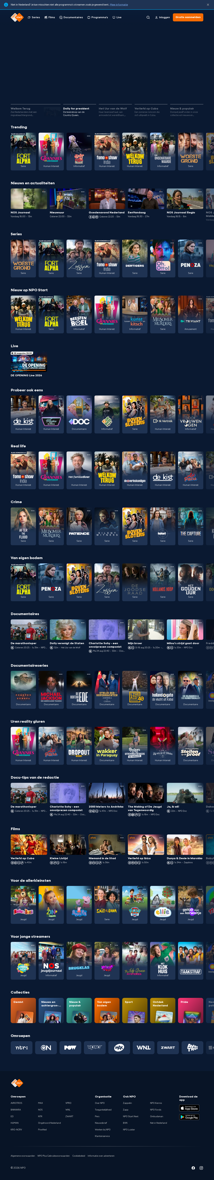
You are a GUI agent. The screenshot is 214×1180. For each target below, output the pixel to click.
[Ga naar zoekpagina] (148, 17)
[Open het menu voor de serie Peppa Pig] (88, 889)
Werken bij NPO (103, 1130)
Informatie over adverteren (101, 1156)
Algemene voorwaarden (23, 1156)
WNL (68, 1110)
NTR (40, 1116)
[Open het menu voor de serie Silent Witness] (116, 511)
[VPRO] (95, 1047)
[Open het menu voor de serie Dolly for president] (88, 136)
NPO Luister (129, 1130)
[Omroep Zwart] (168, 1047)
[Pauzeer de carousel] (199, 92)
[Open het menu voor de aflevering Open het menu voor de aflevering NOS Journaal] (44, 192)
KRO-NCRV (16, 1130)
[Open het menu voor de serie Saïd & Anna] (116, 889)
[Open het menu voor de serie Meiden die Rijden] (61, 399)
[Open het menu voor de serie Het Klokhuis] (172, 945)
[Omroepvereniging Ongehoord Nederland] (46, 1047)
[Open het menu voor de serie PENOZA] (200, 243)
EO (12, 1116)
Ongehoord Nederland (49, 1123)
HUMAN (15, 1123)
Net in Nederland (158, 1123)
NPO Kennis (156, 1103)
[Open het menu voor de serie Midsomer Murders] (172, 299)
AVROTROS (16, 1103)
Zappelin (127, 1103)
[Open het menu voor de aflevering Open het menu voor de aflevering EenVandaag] (161, 192)
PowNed (42, 1130)
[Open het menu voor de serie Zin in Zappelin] (61, 889)
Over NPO (100, 1103)
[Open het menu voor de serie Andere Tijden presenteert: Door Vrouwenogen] (200, 399)
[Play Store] (189, 1117)
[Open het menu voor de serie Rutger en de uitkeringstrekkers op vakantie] (144, 730)
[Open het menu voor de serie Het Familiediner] (88, 455)
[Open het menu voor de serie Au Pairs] (200, 455)
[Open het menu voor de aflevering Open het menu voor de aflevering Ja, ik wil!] (200, 786)
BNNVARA (16, 1110)
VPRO (68, 1103)
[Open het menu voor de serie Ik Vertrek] (172, 399)
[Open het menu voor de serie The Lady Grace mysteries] (144, 945)
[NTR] (21, 1047)
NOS (40, 1110)
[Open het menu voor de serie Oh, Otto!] (172, 243)
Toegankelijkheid (103, 1110)
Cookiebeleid (78, 1156)
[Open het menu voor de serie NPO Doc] (88, 399)
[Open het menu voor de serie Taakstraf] (200, 945)
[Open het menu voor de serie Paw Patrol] (144, 889)
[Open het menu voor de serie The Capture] (200, 511)
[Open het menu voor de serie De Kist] (33, 399)
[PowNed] (70, 1047)
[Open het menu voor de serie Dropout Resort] (88, 730)
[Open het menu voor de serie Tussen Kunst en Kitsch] (144, 299)
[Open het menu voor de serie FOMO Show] (116, 136)
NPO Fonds (155, 1110)
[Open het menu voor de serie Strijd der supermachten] (116, 674)
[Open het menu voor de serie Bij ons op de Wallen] (172, 730)
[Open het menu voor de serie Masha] (33, 889)
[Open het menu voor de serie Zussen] (88, 243)
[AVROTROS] (192, 1047)
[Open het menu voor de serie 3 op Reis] (116, 399)
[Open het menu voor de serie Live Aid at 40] (144, 674)
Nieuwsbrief (101, 1123)
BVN (125, 1123)
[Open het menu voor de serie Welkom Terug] (144, 136)
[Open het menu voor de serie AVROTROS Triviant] (200, 299)
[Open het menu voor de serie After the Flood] (33, 511)
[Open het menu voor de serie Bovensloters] (144, 399)
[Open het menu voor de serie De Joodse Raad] (144, 567)
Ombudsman (156, 1116)
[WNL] (143, 1047)
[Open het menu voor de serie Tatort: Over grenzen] (172, 511)
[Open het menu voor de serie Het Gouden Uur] (200, 567)
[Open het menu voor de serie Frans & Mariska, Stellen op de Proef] (200, 730)
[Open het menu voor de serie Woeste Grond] (200, 136)
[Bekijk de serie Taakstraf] (190, 961)
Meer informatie (119, 4)
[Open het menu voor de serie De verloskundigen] (144, 455)
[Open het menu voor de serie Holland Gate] (172, 674)
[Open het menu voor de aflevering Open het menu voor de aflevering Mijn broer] (161, 623)
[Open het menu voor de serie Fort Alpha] (33, 136)
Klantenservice (102, 1136)
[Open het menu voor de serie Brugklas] (88, 945)
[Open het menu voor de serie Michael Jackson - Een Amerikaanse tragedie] (61, 674)
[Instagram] (201, 1168)
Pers (97, 1116)
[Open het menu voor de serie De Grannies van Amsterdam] (61, 136)
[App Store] (189, 1108)
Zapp (125, 1110)
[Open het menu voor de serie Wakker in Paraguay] (116, 730)
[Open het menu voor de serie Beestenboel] (88, 299)
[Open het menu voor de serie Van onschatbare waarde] (172, 136)
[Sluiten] (208, 5)
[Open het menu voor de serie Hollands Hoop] (172, 567)
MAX (40, 1103)
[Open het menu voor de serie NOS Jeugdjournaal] (61, 945)
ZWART (69, 1116)
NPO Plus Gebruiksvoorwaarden (54, 1156)
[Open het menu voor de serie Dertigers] (144, 243)
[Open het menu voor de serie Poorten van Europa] (33, 674)
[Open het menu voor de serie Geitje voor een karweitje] (200, 889)
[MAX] (119, 1047)
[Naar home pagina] (17, 17)
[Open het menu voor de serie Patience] (88, 511)
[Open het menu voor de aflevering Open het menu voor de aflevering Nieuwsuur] (83, 192)
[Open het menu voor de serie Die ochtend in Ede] (88, 674)
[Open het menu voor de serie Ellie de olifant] (172, 889)
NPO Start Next (130, 1116)
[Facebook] (193, 1168)
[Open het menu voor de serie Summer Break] (33, 945)
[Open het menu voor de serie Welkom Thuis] (116, 945)
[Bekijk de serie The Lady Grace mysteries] (134, 961)
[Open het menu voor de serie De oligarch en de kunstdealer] (200, 674)
